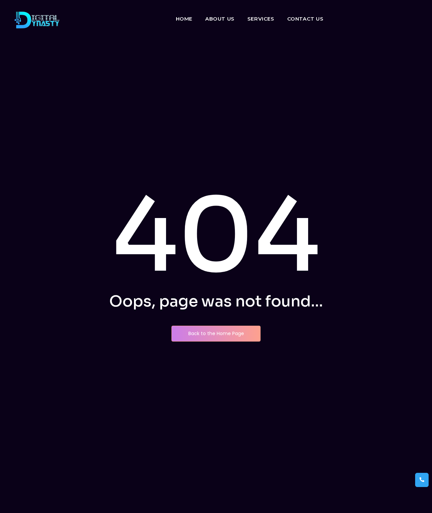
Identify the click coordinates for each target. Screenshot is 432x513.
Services (260, 19)
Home (184, 19)
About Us (220, 19)
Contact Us (305, 19)
